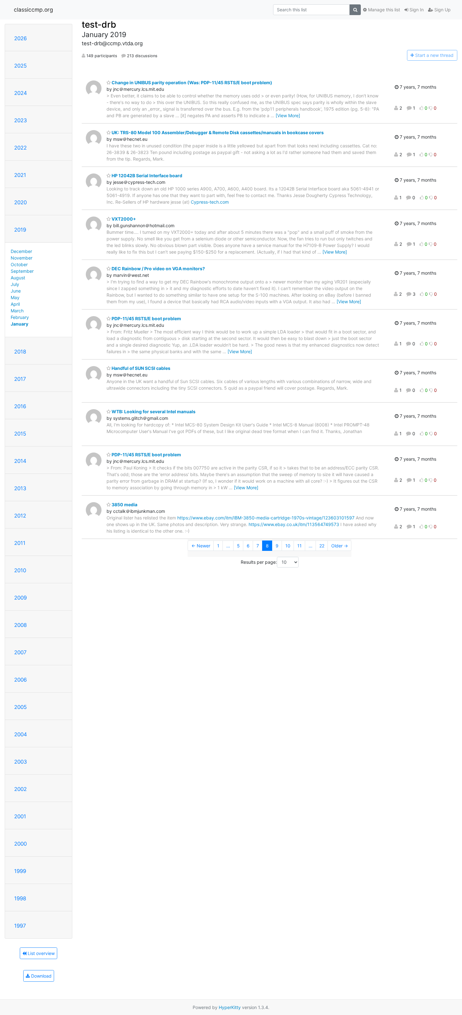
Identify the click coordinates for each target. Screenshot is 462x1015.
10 (287, 545)
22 (321, 545)
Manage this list (383, 9)
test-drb (99, 24)
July (15, 284)
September (22, 271)
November (21, 258)
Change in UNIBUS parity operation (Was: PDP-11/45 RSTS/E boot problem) (191, 82)
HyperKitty (230, 1007)
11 (299, 545)
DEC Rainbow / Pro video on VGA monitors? (158, 268)
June (16, 291)
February (20, 317)
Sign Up (442, 9)
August (18, 277)
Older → (339, 545)
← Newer (200, 545)
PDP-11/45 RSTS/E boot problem (146, 318)
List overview (40, 953)
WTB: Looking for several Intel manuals (153, 411)
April (15, 304)
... (228, 545)
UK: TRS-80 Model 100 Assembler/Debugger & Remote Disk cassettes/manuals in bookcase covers (217, 132)
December (21, 251)
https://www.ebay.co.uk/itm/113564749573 (294, 524)
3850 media (124, 504)
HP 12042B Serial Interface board (146, 175)
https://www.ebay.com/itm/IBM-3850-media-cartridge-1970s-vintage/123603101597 (266, 517)
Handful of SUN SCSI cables (140, 368)
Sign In (416, 9)
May (15, 297)
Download (41, 976)
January (19, 323)
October (19, 264)
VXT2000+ (123, 219)
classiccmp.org (33, 9)
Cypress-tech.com (210, 202)
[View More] (288, 115)
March (17, 310)
